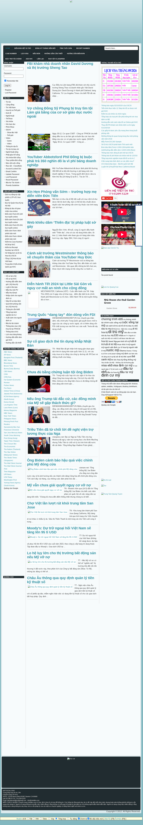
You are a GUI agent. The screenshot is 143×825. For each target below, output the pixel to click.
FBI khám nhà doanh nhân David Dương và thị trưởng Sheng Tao (60, 66)
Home (7, 48)
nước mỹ (112, 350)
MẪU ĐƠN (36, 53)
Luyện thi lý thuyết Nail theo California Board (118, 167)
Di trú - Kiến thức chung (124, 329)
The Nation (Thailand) (12, 449)
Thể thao (9, 119)
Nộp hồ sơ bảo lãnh (13, 301)
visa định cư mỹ (122, 365)
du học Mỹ (109, 335)
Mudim (19, 819)
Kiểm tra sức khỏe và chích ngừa (113, 114)
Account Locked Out (13, 169)
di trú (113, 329)
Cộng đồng (10, 105)
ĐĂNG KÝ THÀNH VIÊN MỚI (45, 48)
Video (8, 138)
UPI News (7, 474)
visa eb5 (107, 365)
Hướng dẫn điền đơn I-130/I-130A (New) (120, 150)
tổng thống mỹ (129, 360)
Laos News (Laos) (11, 408)
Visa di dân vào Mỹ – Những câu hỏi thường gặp (117, 362)
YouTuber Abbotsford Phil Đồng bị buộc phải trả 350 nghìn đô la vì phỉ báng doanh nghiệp (61, 161)
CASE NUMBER (11, 53)
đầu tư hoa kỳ (113, 372)
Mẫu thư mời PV (12, 290)
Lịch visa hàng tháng (14, 334)
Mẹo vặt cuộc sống (13, 163)
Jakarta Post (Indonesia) (13, 394)
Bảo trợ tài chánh (12, 323)
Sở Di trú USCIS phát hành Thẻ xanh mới (116, 144)
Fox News (7, 388)
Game (9, 141)
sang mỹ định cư (123, 353)
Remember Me (12, 81)
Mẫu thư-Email (11, 293)
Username (8, 66)
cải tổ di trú (123, 326)
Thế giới (10, 135)
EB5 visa (118, 335)
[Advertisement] (71, 21)
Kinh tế (8, 113)
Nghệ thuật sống (12, 152)
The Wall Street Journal (13, 463)
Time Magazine (10, 472)
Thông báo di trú (12, 332)
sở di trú (119, 356)
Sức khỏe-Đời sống (13, 158)
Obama (122, 350)
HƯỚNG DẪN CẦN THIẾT (53, 53)
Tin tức (8, 102)
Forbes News (9, 385)
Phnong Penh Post (11, 422)
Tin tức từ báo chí (12, 149)
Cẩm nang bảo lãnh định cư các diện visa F (117, 161)
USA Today (8, 477)
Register (8, 90)
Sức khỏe (9, 121)
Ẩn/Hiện (118, 819)
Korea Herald (9, 402)
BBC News (8, 360)
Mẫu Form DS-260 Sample (111, 142)
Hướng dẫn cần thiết (13, 343)
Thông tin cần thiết (13, 309)
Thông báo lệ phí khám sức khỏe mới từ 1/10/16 (119, 156)
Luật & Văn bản (11, 287)
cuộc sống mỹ (115, 322)
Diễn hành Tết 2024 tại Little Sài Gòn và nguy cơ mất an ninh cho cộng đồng (59, 286)
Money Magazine (10, 410)
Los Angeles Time (10, 405)
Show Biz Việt (12, 133)
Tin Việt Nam (11, 107)
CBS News (8, 371)
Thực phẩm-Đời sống (14, 160)
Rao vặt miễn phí (108, 294)
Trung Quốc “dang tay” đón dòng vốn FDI (61, 315)
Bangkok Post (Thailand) (13, 358)
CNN (6, 374)
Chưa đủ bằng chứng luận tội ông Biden (60, 372)
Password (7, 73)
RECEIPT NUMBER (83, 48)
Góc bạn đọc (10, 124)
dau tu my (106, 328)
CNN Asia (7, 377)
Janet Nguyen (114, 341)
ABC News (8, 352)
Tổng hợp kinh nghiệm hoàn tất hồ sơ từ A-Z (118, 158)
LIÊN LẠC (40, 59)
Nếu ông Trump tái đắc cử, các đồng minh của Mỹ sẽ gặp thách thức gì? (61, 401)
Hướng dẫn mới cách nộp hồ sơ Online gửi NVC (119, 122)
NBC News (8, 413)
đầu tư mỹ (126, 372)
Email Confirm (11, 171)
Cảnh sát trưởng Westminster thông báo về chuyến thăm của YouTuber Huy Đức (60, 255)
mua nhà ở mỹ (123, 344)
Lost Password (10, 93)
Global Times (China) (12, 391)
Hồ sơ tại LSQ (11, 276)
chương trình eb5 (112, 319)
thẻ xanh (127, 356)
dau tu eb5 (133, 326)
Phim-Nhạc (10, 127)
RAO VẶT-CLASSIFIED (56, 59)
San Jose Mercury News (13, 433)
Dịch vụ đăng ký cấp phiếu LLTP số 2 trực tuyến (13, 197)
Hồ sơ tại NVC (11, 279)
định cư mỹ (110, 375)
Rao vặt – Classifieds (14, 166)
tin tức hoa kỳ (117, 360)
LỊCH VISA (24, 53)
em (124, 335)
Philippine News (10, 419)
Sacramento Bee (10, 427)
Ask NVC (29, 59)
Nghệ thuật (10, 116)
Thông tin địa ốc (12, 146)
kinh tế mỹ (125, 341)
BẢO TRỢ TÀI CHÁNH (13, 59)
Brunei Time (8, 366)
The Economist (9, 447)
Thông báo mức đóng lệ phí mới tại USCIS (117, 153)
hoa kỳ (104, 341)
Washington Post (10, 480)
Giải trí (8, 130)
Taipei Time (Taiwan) (12, 441)
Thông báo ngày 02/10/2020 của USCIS (116, 106)
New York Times (10, 416)
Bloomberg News (10, 363)
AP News (7, 355)
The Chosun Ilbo (10, 444)
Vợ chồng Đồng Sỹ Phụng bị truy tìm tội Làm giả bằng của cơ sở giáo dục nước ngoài (60, 112)
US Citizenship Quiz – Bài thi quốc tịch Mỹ (117, 164)
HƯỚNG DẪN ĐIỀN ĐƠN (76, 53)
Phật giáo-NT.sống (13, 155)
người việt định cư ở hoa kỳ (116, 347)
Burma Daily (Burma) (12, 369)
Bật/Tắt (108, 819)
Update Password (12, 174)
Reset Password (12, 180)
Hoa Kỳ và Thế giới (13, 110)
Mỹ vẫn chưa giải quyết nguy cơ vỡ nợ (59, 485)
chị (124, 319)
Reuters (7, 424)
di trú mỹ (116, 331)
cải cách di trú (112, 326)
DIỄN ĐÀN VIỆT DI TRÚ (22, 48)
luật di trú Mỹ (110, 344)
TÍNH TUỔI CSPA (66, 48)
